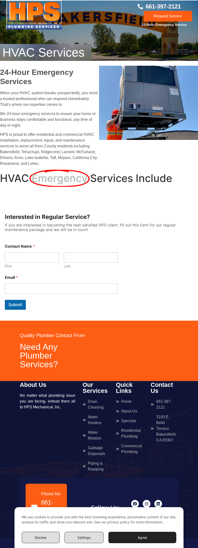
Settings (84, 537)
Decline (40, 537)
